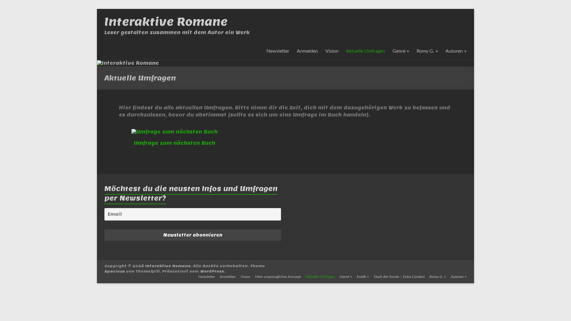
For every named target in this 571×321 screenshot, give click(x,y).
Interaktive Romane (166, 22)
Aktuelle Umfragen (365, 51)
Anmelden (307, 51)
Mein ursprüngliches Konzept (278, 276)
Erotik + (363, 276)
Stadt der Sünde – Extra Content (399, 276)
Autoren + (456, 51)
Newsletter (277, 51)
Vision (331, 51)
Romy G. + (427, 51)
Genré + (401, 51)
